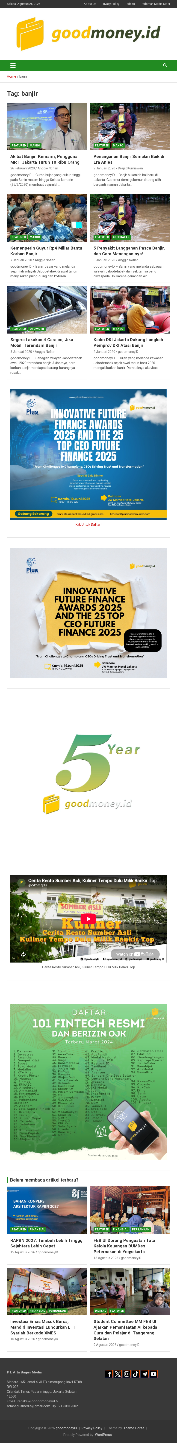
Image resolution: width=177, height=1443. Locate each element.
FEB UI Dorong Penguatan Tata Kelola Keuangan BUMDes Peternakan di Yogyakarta (124, 1246)
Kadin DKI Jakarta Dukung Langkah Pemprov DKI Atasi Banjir (128, 342)
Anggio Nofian (48, 168)
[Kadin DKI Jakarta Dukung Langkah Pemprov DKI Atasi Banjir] (130, 310)
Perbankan (140, 1229)
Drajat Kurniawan (130, 168)
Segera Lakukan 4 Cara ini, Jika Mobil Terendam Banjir (41, 342)
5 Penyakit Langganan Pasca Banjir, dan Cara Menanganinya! (129, 250)
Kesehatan (121, 237)
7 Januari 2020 (21, 260)
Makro (35, 145)
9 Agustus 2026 (105, 1345)
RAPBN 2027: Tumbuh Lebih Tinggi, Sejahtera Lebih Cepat (46, 1243)
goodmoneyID (128, 352)
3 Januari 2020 (104, 260)
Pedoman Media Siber (155, 4)
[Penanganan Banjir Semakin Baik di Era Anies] (130, 126)
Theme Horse (134, 1428)
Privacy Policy (110, 4)
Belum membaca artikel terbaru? (44, 1180)
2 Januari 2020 (104, 352)
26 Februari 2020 (22, 168)
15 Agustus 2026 (22, 1252)
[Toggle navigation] (13, 65)
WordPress (103, 1435)
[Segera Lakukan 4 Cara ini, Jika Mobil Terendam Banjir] (47, 310)
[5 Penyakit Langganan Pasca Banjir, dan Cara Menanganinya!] (130, 218)
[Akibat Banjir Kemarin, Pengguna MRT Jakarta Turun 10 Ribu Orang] (47, 126)
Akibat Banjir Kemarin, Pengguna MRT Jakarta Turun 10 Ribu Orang (45, 159)
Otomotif (37, 329)
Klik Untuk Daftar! (88, 524)
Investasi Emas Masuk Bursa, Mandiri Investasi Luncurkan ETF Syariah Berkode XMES (43, 1327)
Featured (19, 145)
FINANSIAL (37, 1229)
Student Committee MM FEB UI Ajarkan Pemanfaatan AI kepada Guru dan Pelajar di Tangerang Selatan (125, 1330)
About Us (90, 4)
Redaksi (130, 4)
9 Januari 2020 (104, 168)
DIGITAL (100, 1310)
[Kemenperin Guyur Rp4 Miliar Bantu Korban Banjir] (47, 218)
